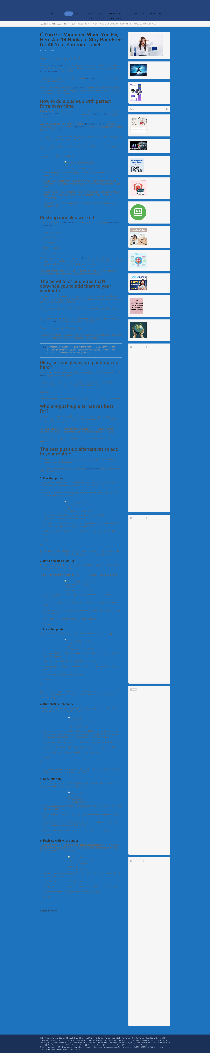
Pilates (43, 375)
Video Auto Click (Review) (126, 1042)
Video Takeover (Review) (56, 1045)
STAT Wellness (79, 127)
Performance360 (100, 114)
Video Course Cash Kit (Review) (98, 1045)
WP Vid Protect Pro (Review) (76, 1045)
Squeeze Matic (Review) (48, 1040)
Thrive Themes (56, 1049)
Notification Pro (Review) (116, 1040)
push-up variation (93, 469)
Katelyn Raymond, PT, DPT (95, 124)
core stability (90, 78)
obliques (83, 258)
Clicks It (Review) (63, 1040)
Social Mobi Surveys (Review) (84, 1042)
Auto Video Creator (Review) (106, 1042)
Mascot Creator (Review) (119, 1045)
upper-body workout (69, 223)
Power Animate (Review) (138, 1045)
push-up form (78, 88)
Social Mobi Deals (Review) (63, 1042)
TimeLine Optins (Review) (97, 1040)
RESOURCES (79, 14)
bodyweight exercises (57, 65)
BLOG (69, 14)
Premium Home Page (114, 14)
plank (61, 130)
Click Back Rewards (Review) (152, 1040)
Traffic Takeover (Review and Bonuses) (53, 1038)
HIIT (115, 372)
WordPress (76, 1049)
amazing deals (155, 14)
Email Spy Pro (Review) (79, 1040)
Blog (100, 14)
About (59, 14)
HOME (51, 14)
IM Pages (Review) (88, 1038)
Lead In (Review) (74, 1038)
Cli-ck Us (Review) (138, 1038)
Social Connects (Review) (155, 1038)
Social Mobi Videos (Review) (146, 1042)
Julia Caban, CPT (51, 114)
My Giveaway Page (116, 19)
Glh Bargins (105, 8)
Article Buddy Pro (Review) (121, 1038)
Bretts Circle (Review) (103, 1038)
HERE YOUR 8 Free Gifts (96, 19)
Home (135, 14)
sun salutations (50, 321)
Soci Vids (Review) (133, 1040)
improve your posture (49, 71)
